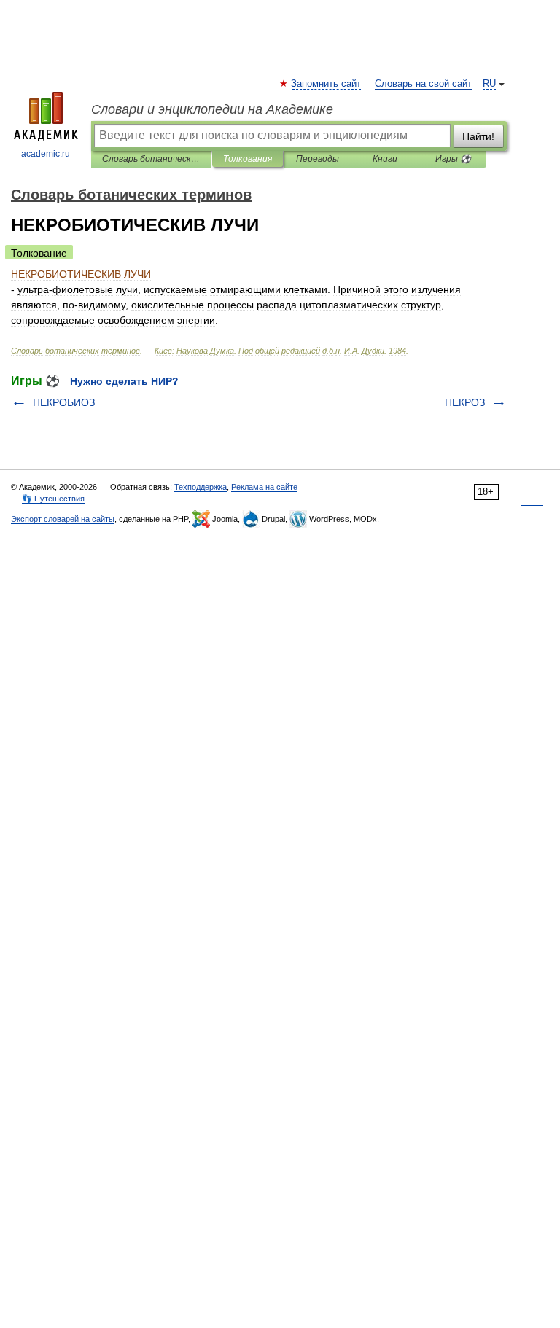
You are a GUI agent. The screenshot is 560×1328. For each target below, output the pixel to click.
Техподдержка (200, 487)
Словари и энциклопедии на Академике (212, 109)
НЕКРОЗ (465, 402)
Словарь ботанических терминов (151, 159)
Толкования (247, 159)
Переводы (317, 159)
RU (489, 84)
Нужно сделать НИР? (124, 381)
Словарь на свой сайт (423, 84)
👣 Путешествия (53, 498)
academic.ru (45, 154)
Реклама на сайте (264, 487)
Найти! (478, 136)
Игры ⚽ (453, 159)
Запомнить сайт (326, 84)
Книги (385, 159)
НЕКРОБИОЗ (64, 402)
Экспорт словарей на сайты (62, 519)
